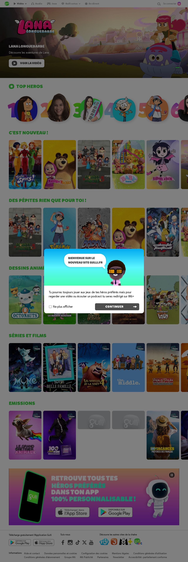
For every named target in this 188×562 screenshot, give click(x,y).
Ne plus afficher (63, 307)
